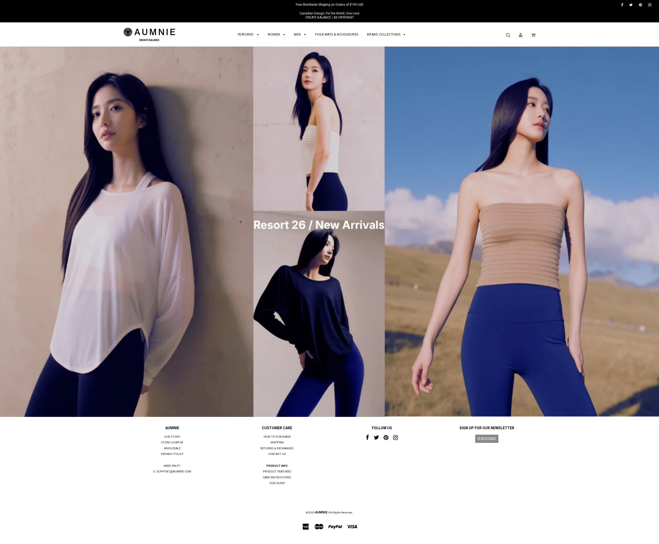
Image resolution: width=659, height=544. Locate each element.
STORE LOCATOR (172, 442)
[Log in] (521, 35)
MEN (298, 34)
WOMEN (274, 34)
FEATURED (246, 34)
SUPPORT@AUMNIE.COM (174, 471)
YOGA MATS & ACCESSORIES (337, 34)
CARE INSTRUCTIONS (277, 477)
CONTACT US (277, 454)
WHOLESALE (172, 448)
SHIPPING (277, 442)
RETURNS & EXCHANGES (277, 448)
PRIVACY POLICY (172, 454)
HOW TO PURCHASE (277, 436)
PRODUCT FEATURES (277, 471)
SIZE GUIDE (277, 483)
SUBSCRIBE (486, 439)
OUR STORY (172, 436)
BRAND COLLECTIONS (384, 34)
